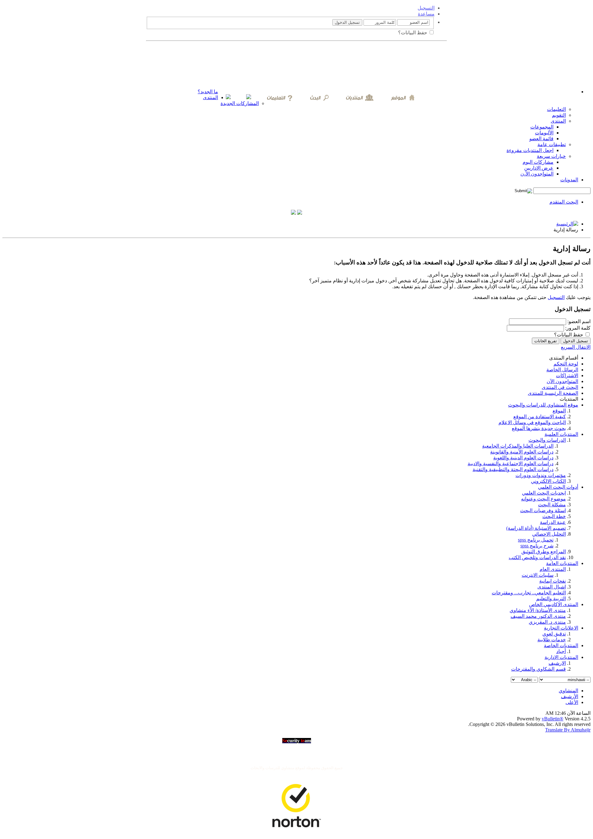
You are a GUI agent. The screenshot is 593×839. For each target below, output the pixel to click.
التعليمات (556, 109)
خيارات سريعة (551, 156)
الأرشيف (569, 696)
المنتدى (210, 97)
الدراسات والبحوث (547, 440)
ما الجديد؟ (208, 91)
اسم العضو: (579, 321)
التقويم (559, 115)
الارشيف (557, 663)
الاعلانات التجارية (561, 627)
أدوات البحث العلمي (558, 487)
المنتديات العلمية (561, 434)
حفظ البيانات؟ (413, 32)
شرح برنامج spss (536, 545)
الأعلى (572, 702)
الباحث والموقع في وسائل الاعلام (532, 422)
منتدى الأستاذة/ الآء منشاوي (538, 610)
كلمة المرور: (578, 328)
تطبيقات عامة (551, 144)
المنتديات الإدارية (561, 657)
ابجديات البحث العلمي (544, 492)
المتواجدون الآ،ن (536, 173)
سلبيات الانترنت (537, 575)
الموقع (559, 410)
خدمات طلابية (551, 639)
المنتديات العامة (562, 563)
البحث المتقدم (563, 201)
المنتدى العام (553, 569)
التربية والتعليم (551, 598)
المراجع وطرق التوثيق (543, 551)
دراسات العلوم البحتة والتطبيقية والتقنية (513, 469)
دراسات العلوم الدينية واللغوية (523, 457)
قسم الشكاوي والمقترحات (538, 669)
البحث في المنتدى (560, 387)
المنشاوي (568, 690)
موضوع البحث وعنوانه (543, 498)
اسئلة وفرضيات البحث (543, 510)
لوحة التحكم (565, 363)
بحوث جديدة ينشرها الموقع (539, 428)
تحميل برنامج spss (535, 539)
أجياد (561, 651)
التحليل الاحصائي (549, 534)
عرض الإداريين (538, 168)
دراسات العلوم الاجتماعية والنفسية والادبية (510, 463)
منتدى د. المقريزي (547, 622)
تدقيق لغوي (554, 633)
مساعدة (426, 13)
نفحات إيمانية (552, 581)
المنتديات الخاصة (561, 645)
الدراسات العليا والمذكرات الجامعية (517, 446)
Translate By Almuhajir (568, 729)
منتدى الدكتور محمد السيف (538, 616)
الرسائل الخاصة (562, 369)
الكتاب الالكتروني (548, 481)
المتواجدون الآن (562, 381)
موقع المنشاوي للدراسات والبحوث (543, 404)
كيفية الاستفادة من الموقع (539, 416)
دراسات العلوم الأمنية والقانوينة (521, 451)
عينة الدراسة (553, 522)
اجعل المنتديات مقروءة (530, 150)
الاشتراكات (567, 375)
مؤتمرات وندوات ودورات (540, 475)
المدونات (569, 179)
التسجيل (426, 8)
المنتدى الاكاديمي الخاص (553, 604)
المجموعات (541, 126)
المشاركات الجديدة (240, 103)
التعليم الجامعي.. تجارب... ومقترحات (529, 592)
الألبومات (544, 132)
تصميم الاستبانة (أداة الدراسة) (536, 528)
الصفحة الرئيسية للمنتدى (553, 393)
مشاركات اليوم (538, 162)
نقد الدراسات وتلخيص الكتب (537, 557)
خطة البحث (554, 516)
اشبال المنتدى (551, 586)
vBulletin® (552, 718)
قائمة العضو (541, 138)
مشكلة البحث (552, 504)
